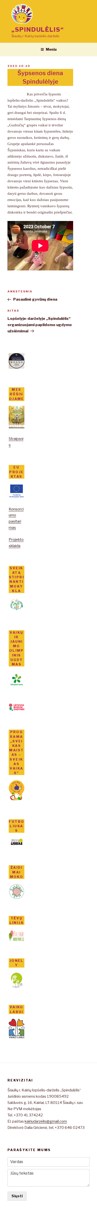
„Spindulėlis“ (37, 29)
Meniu (51, 49)
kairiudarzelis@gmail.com (46, 1121)
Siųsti (17, 1196)
